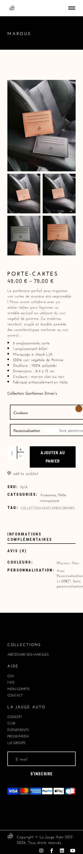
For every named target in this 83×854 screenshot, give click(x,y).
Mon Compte (18, 688)
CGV (10, 675)
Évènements (18, 729)
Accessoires (48, 494)
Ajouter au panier (53, 456)
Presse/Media (18, 735)
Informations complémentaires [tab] (29, 537)
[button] (22, 473)
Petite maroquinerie (53, 497)
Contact (15, 695)
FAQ (10, 682)
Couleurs (21, 412)
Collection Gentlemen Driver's (48, 507)
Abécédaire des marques (28, 654)
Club (11, 722)
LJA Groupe (16, 742)
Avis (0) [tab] (17, 550)
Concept (14, 716)
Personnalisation (27, 430)
